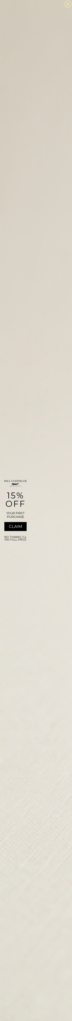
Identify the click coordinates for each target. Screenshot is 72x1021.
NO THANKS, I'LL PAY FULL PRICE (15, 538)
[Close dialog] (68, 4)
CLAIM (15, 526)
